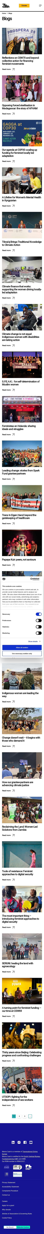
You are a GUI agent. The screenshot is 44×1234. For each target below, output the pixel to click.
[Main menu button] (40, 5)
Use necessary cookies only (22, 653)
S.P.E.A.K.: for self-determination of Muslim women (20, 383)
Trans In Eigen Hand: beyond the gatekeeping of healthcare (19, 517)
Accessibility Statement (10, 1187)
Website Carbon (23, 1227)
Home (4, 13)
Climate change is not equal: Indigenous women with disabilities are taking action (20, 337)
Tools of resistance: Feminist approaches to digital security (18, 873)
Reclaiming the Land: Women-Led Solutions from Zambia (20, 828)
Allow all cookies (22, 647)
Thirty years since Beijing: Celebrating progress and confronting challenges (21, 1054)
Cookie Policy (7, 1218)
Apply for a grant (8, 1205)
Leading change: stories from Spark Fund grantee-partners (21, 472)
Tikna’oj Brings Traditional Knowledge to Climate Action (22, 243)
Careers (4, 1201)
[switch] (39, 620)
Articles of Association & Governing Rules (17, 1214)
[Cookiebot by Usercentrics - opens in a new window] (33, 579)
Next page (30, 1116)
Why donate (6, 1210)
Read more (6, 69)
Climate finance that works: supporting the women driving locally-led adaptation (22, 289)
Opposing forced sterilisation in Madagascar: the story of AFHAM (20, 107)
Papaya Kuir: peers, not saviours (19, 559)
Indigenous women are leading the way (20, 695)
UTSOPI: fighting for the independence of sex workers (17, 1098)
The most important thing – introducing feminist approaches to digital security (20, 918)
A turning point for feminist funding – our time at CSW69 (21, 1009)
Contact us (6, 1195)
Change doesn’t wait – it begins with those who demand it (21, 739)
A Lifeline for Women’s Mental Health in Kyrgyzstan (21, 199)
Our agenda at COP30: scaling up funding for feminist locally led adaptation (19, 152)
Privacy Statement (8, 1183)
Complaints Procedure (10, 1191)
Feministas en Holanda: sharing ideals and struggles (19, 428)
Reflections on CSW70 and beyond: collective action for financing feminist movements (20, 60)
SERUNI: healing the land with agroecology (17, 965)
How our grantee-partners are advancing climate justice (17, 784)
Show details (33, 641)
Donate (24, 6)
